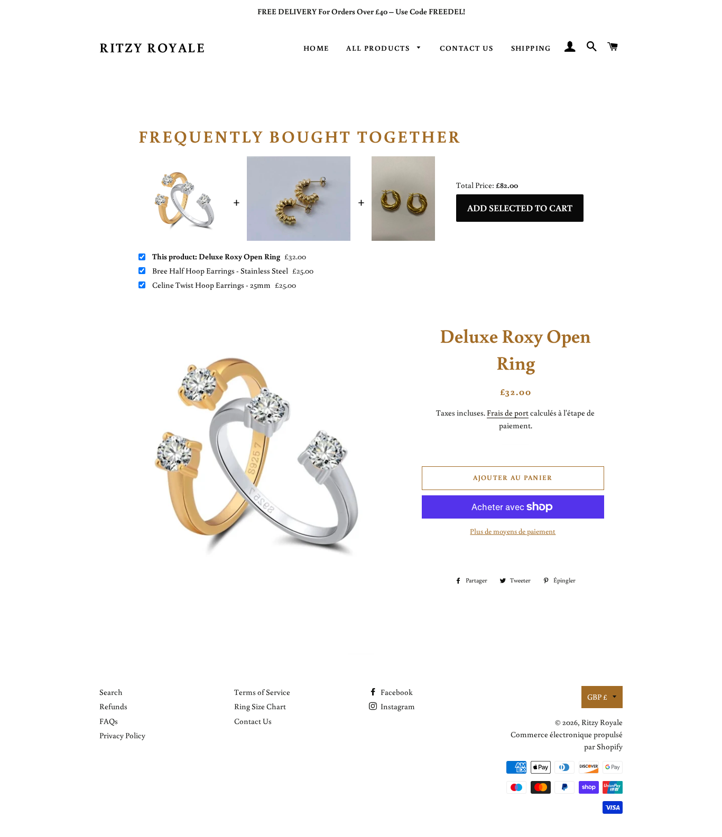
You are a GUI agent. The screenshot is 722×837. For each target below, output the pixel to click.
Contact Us (467, 48)
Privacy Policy (122, 735)
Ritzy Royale (152, 47)
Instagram (397, 706)
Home (316, 48)
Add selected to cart (519, 208)
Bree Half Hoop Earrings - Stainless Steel (220, 271)
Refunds (113, 706)
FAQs (108, 721)
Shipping (531, 48)
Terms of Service (262, 692)
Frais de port (508, 413)
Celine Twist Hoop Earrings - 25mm (211, 285)
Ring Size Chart (260, 706)
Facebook (396, 692)
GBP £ (597, 697)
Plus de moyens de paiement (513, 531)
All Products (379, 48)
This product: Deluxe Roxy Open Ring (216, 256)
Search (111, 692)
